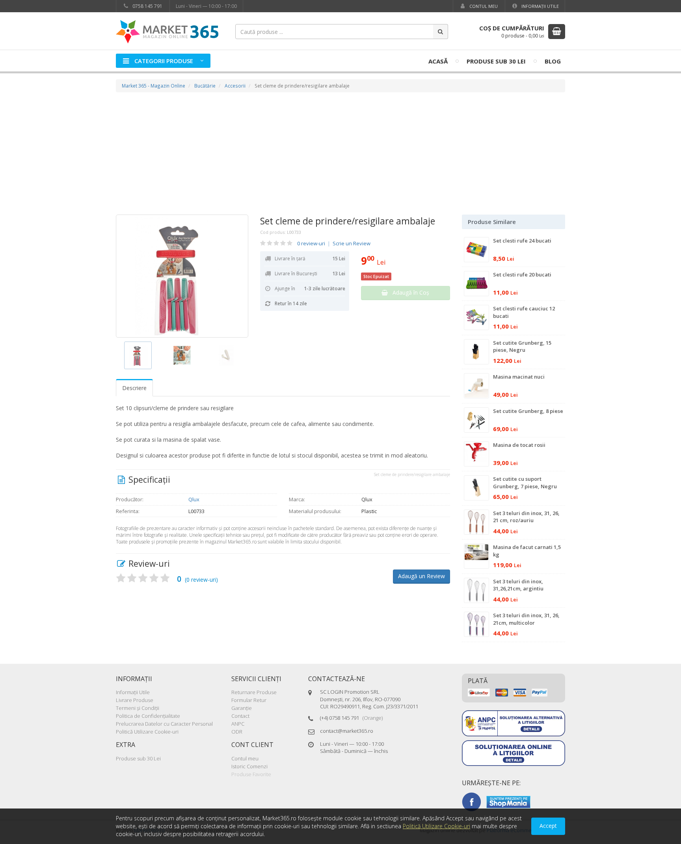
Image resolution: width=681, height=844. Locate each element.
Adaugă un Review (421, 576)
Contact (240, 715)
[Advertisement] (340, 155)
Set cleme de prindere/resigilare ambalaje (347, 221)
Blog (553, 61)
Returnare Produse (254, 692)
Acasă (438, 61)
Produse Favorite (251, 774)
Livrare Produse (134, 700)
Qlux (193, 499)
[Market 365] (167, 31)
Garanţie (241, 707)
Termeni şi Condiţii (137, 707)
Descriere (134, 388)
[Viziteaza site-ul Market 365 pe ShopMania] (508, 801)
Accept (548, 825)
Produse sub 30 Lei (496, 61)
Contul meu (483, 6)
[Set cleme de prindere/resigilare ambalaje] (182, 276)
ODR (236, 731)
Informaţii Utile (539, 6)
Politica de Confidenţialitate (148, 715)
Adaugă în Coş (408, 292)
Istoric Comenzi (249, 766)
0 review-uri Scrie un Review (333, 243)
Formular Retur (248, 700)
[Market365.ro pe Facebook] (471, 801)
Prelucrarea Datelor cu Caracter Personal (164, 723)
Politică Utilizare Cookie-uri (147, 731)
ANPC (237, 723)
